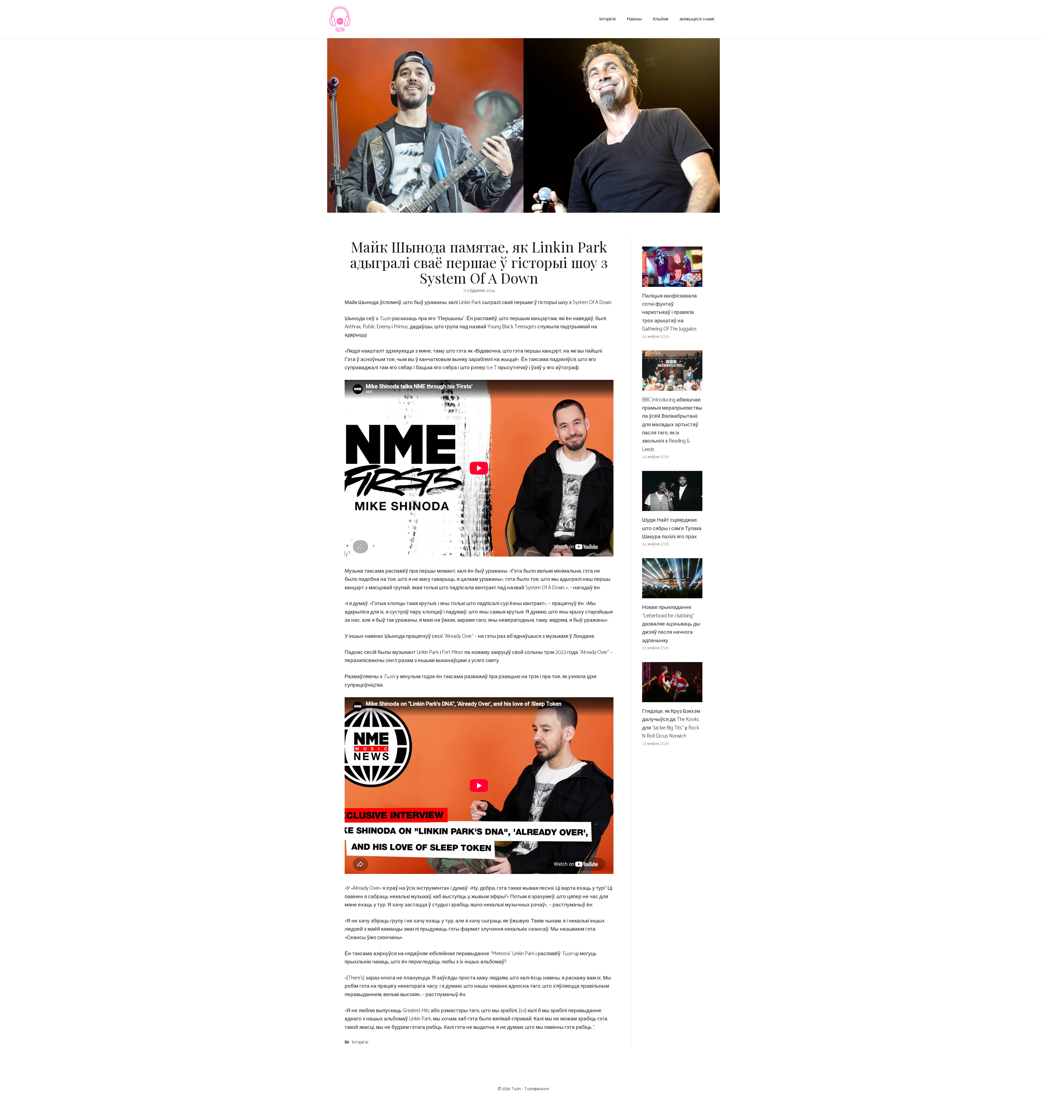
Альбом (660, 18)
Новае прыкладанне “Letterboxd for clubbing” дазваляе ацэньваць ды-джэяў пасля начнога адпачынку (672, 624)
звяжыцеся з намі (696, 18)
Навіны (634, 18)
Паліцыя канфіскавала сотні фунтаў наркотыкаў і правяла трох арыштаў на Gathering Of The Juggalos (669, 312)
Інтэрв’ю (607, 18)
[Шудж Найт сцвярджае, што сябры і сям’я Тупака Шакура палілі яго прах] (672, 507)
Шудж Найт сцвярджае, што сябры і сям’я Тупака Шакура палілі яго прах (672, 528)
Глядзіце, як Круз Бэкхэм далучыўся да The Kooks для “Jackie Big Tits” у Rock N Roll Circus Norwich (671, 723)
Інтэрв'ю (360, 1042)
